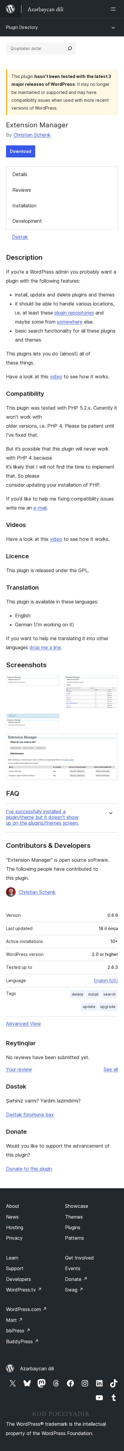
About (12, 1206)
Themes (74, 1217)
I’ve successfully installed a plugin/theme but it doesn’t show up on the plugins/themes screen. (42, 817)
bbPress (18, 1331)
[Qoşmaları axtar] (70, 48)
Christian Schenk (32, 135)
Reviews (21, 190)
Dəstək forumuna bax (30, 1115)
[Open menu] (114, 9)
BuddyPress (22, 1341)
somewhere (69, 322)
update (89, 1006)
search (109, 994)
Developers (18, 1279)
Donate (76, 1279)
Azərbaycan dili (37, 1369)
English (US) (106, 980)
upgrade (108, 1006)
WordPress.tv (24, 1290)
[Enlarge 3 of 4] (51, 721)
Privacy (14, 1238)
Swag (74, 1290)
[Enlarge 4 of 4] (110, 741)
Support (14, 1268)
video (56, 377)
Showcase (76, 1206)
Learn (12, 1258)
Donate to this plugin (29, 1169)
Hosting (14, 1227)
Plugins (72, 1227)
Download (20, 151)
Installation (24, 206)
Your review (19, 1069)
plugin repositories (74, 313)
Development (27, 221)
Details (19, 174)
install (93, 994)
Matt (14, 1320)
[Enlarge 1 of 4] (51, 683)
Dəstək (20, 237)
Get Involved (79, 1258)
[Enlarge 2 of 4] (110, 683)
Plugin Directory (22, 27)
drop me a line (45, 647)
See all (111, 1069)
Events (72, 1268)
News (12, 1217)
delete (77, 994)
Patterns (74, 1238)
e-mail (40, 508)
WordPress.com (26, 1309)
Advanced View (23, 1024)
